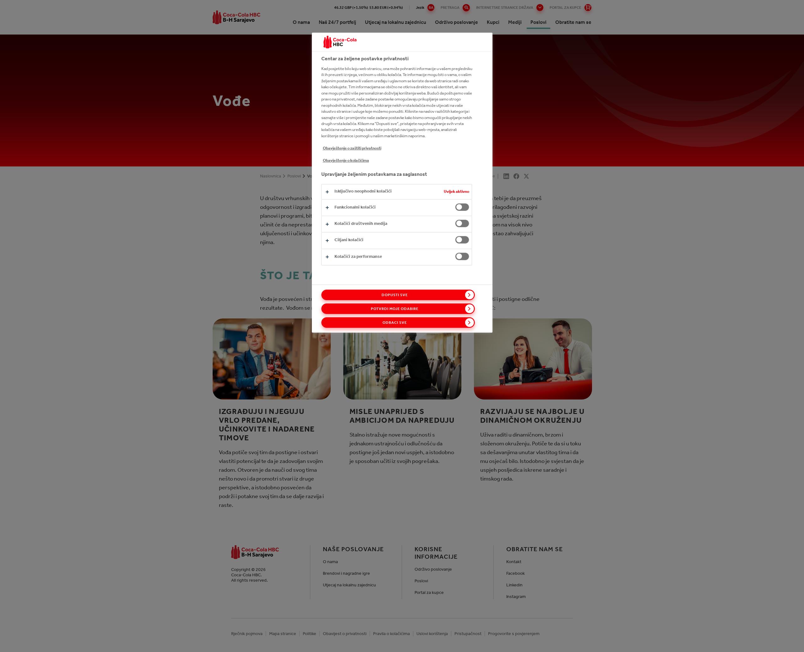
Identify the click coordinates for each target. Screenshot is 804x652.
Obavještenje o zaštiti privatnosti (352, 148)
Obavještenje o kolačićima (346, 160)
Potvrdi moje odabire (395, 309)
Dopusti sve (395, 295)
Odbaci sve (395, 322)
